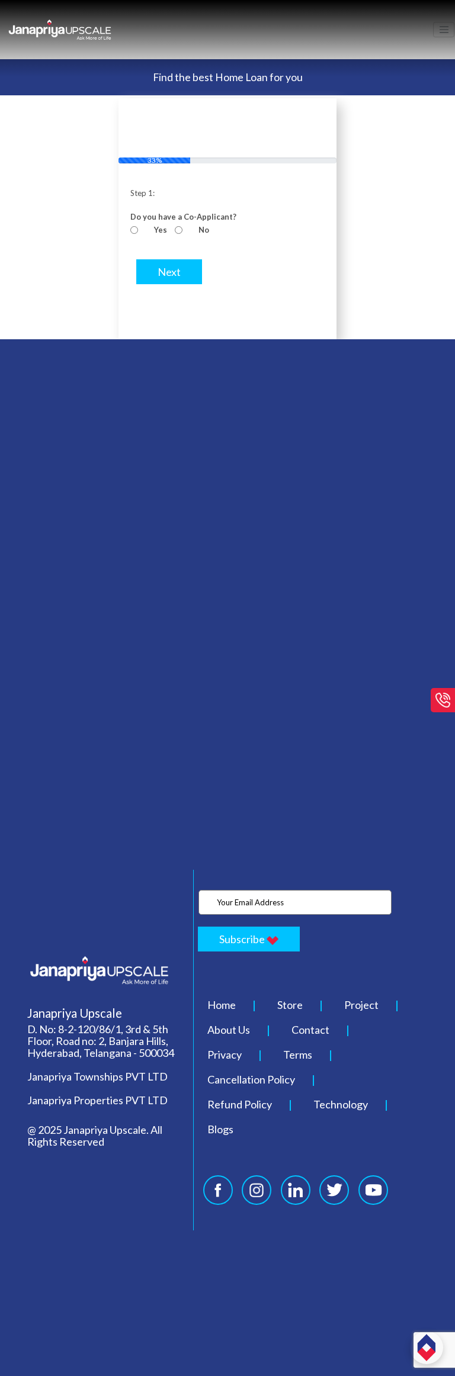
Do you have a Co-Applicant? (183, 216)
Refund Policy (239, 1104)
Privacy (224, 1054)
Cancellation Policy (251, 1079)
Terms (297, 1054)
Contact (310, 1029)
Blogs (220, 1129)
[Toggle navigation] (443, 29)
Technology (340, 1104)
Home (221, 1004)
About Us (228, 1029)
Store (290, 1004)
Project (361, 1004)
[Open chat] (426, 1347)
